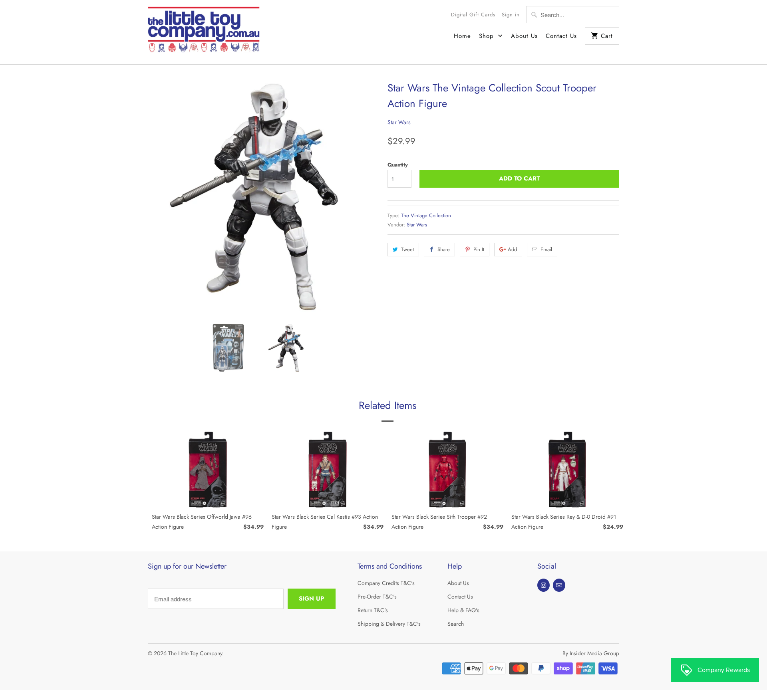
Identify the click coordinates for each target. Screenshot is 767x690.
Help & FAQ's (463, 610)
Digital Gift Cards (473, 14)
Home (462, 36)
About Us (524, 36)
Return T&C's (373, 610)
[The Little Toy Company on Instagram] (543, 585)
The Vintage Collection (426, 215)
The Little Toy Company (195, 653)
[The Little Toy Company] (204, 32)
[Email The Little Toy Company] (559, 585)
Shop (487, 36)
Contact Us (561, 36)
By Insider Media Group (590, 653)
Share (443, 249)
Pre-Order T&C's (377, 597)
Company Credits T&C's (386, 583)
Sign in (511, 14)
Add (512, 249)
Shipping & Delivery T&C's (389, 624)
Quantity (397, 165)
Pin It (478, 249)
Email (546, 249)
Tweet (407, 249)
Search (455, 624)
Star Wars (399, 122)
